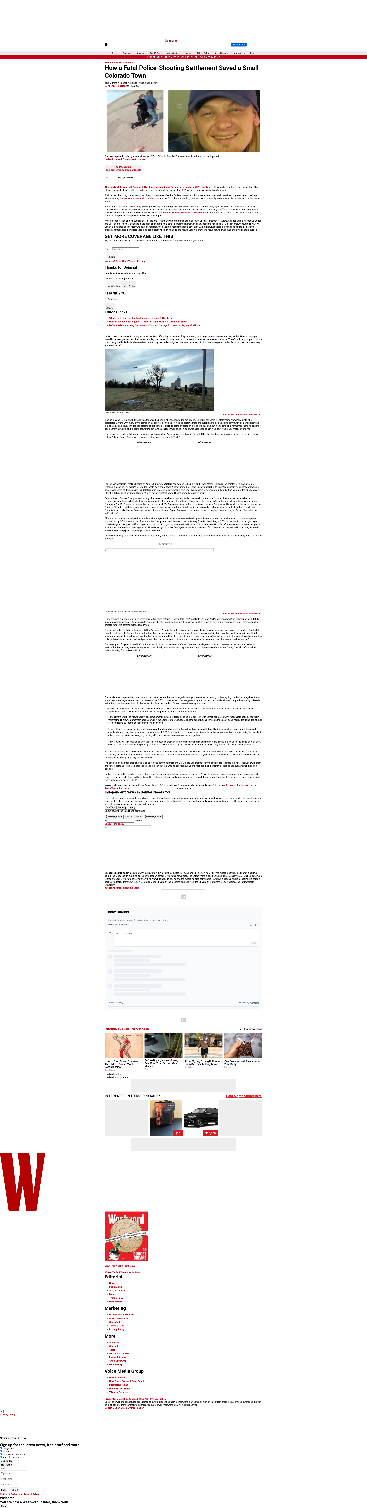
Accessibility (135, 1399)
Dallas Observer (117, 1377)
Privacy (141, 261)
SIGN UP (112, 257)
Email (108, 249)
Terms (131, 261)
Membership (116, 1364)
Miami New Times (118, 1385)
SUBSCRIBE (114, 285)
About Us (114, 1342)
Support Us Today (114, 824)
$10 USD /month (114, 816)
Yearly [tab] (132, 807)
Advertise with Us (118, 1318)
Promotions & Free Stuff (122, 1314)
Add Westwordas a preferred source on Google (123, 168)
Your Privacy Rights (155, 1399)
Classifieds (115, 1322)
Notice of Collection (115, 261)
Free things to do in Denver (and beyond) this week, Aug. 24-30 (183, 57)
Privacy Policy (116, 1329)
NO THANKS (128, 285)
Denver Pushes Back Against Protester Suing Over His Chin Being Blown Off (150, 321)
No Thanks (6, 1464)
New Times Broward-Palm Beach (126, 1381)
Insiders (6, 1451)
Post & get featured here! (244, 1096)
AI (143, 1399)
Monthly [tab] (122, 807)
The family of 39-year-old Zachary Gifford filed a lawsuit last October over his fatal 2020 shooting (157, 187)
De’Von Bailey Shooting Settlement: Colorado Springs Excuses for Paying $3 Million (154, 325)
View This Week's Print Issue (120, 1266)
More (252, 53)
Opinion (140, 53)
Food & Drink (156, 53)
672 (184, 190)
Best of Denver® (10, 1457)
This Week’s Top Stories (14, 1454)
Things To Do (203, 53)
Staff (112, 1349)
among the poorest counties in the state (134, 198)
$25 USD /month (133, 816)
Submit (14, 1490)
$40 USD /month (153, 816)
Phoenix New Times (119, 1388)
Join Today (6, 1461)
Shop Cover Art (117, 1360)
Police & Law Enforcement (119, 62)
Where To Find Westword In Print (122, 1272)
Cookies (124, 1399)
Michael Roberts (116, 86)
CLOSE (109, 308)
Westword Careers (119, 1353)
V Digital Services (118, 1392)
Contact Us (115, 1346)
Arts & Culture (173, 53)
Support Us (239, 44)
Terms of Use (116, 1325)
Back (3, 1490)
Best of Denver (221, 53)
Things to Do (8, 1448)
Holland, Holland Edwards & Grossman (125, 159)
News (114, 53)
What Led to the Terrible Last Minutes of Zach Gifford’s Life (141, 318)
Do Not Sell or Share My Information (124, 1408)
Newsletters (239, 53)
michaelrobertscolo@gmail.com (122, 887)
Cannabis (127, 53)
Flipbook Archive (118, 1357)
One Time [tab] (110, 807)
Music (188, 53)
